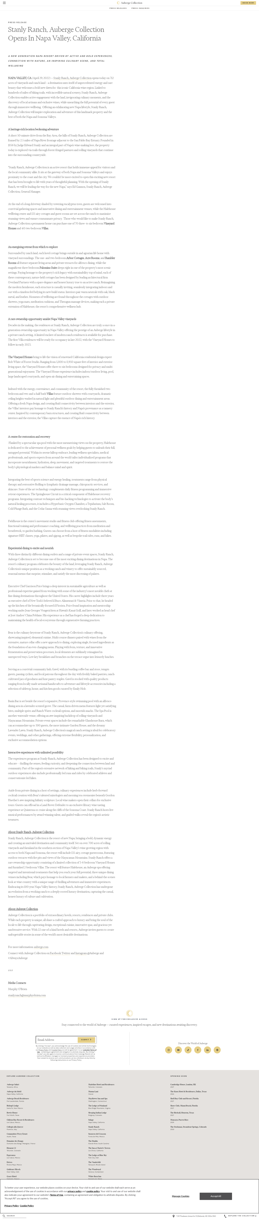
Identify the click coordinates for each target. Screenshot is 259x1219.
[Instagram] (169, 1050)
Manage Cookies (180, 1196)
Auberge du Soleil (14, 1091)
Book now (248, 3)
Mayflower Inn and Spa (97, 1098)
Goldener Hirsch (13, 1169)
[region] (129, 1196)
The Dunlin (93, 1141)
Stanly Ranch (93, 1127)
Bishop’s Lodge (13, 1105)
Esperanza (11, 1155)
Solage (91, 1120)
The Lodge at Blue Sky (97, 1155)
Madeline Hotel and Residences (101, 1084)
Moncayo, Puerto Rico (179, 1120)
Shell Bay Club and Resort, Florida (184, 1098)
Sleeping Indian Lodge (97, 1112)
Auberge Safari (13, 1084)
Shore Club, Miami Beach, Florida (184, 1105)
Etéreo (9, 1162)
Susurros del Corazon (97, 1134)
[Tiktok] (188, 1050)
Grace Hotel (12, 1176)
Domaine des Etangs (15, 1141)
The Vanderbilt (94, 1162)
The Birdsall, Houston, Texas (182, 1112)
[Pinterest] (217, 1050)
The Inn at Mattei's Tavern (99, 1148)
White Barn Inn (94, 1176)
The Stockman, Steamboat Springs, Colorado (188, 1127)
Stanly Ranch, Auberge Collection (72, 78)
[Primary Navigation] (4, 3)
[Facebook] (198, 1050)
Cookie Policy (57, 1050)
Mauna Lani (93, 1091)
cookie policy (93, 1191)
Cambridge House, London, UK (183, 1084)
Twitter (66, 953)
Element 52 (11, 1148)
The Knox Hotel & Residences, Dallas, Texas (188, 1091)
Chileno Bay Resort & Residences (20, 1120)
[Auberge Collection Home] (129, 2)
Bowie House (12, 1112)
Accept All (216, 1196)
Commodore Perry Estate (17, 1134)
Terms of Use (56, 1195)
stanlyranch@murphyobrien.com (27, 995)
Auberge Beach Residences (18, 1098)
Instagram (81, 953)
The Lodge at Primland (97, 1105)
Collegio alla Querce (15, 1127)
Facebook (55, 953)
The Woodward (94, 1169)
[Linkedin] (207, 1050)
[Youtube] (178, 1050)
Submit (85, 1040)
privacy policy (75, 1191)
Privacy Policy (43, 1050)
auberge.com (41, 947)
